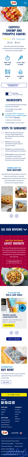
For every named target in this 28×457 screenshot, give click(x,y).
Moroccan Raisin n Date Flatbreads (13, 316)
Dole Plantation (5, 424)
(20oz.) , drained (16, 115)
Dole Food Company (6, 427)
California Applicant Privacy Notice (10, 441)
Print (18, 42)
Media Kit (17, 418)
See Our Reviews (11, 229)
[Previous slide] (11, 332)
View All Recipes (14, 339)
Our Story (17, 409)
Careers (17, 414)
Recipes (3, 412)
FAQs (16, 416)
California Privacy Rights (7, 443)
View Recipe (10, 325)
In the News (18, 412)
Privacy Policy (19, 443)
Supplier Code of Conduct (7, 449)
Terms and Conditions (6, 446)
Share (11, 42)
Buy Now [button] (17, 117)
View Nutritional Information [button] (13, 85)
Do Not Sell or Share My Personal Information (13, 451)
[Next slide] (16, 216)
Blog (2, 414)
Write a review (20, 39)
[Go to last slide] (11, 216)
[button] (21, 192)
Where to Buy (15, 395)
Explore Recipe (14, 262)
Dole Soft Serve (5, 422)
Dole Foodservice (5, 420)
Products (3, 409)
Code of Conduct (18, 446)
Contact (17, 421)
